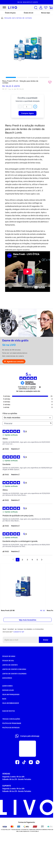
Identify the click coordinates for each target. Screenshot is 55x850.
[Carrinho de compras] (51, 7)
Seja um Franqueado (10, 694)
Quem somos (7, 686)
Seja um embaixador (10, 703)
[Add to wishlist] (50, 82)
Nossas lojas (45, 13)
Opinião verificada (11, 435)
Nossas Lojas (8, 690)
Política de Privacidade (11, 723)
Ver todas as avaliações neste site (28, 391)
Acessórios (7, 678)
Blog (4, 699)
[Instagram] (30, 762)
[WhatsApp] (37, 762)
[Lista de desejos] (46, 7)
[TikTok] (24, 762)
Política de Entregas (11, 728)
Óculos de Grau (8, 656)
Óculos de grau (10, 13)
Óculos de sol (28, 13)
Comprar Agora (27, 113)
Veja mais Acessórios (27, 620)
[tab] (11, 77)
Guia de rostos (8, 711)
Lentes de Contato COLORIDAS (14, 674)
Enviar (45, 640)
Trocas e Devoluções (11, 719)
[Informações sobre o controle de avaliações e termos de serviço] (40, 387)
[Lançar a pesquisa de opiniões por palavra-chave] (51, 423)
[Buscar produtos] (36, 7)
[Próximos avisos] (42, 559)
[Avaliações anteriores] (13, 559)
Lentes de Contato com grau (14, 669)
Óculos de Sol (8, 661)
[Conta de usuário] (41, 7)
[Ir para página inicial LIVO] (12, 7)
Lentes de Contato (10, 665)
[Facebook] (17, 762)
